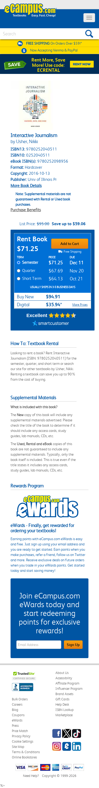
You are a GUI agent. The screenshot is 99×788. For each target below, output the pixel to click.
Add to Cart (69, 244)
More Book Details (26, 185)
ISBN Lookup (64, 710)
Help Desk (62, 704)
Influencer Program (69, 689)
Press (15, 726)
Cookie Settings (22, 741)
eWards (17, 720)
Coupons (18, 715)
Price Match (20, 731)
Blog (15, 710)
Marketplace (64, 715)
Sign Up (73, 645)
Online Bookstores (24, 757)
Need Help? (31, 776)
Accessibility (63, 678)
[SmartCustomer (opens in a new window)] (50, 324)
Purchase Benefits (26, 209)
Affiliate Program (67, 683)
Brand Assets (64, 694)
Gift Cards (62, 699)
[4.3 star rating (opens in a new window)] (62, 315)
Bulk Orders (20, 699)
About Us (62, 673)
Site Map (18, 747)
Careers (17, 704)
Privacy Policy (21, 736)
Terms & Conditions (26, 752)
